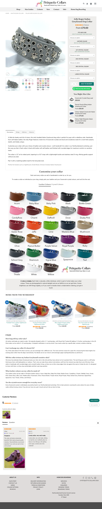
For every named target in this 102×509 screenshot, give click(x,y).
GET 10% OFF (64, 261)
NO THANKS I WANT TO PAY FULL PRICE (64, 268)
